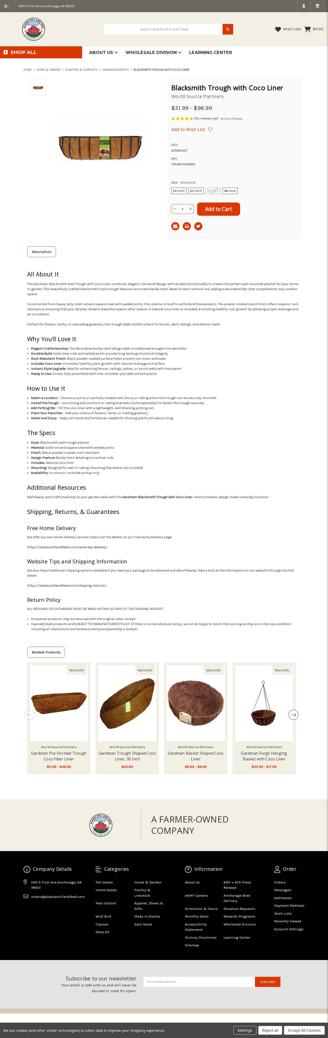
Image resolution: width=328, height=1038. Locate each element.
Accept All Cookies (304, 1030)
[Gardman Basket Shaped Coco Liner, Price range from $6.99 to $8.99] (195, 703)
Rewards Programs (239, 916)
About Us (101, 52)
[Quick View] (81, 670)
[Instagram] (36, 908)
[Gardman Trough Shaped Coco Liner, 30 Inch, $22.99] (127, 703)
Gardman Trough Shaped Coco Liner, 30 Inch (127, 756)
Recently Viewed (287, 921)
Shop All (102, 932)
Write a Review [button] (231, 119)
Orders (279, 882)
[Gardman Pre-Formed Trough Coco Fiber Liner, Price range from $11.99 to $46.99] (58, 703)
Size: (183, 182)
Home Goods (106, 890)
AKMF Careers (196, 895)
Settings (244, 1030)
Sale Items (143, 924)
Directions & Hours (201, 909)
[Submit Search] (228, 29)
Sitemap (192, 945)
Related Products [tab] (46, 652)
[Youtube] (45, 908)
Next (293, 715)
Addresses (283, 898)
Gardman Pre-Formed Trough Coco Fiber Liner (58, 756)
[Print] (187, 226)
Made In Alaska (147, 916)
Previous (30, 715)
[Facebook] (27, 908)
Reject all (270, 1030)
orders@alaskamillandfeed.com (58, 897)
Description (41, 252)
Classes (102, 924)
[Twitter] (198, 226)
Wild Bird (103, 916)
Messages (282, 890)
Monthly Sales (197, 916)
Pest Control (106, 903)
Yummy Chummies (201, 937)
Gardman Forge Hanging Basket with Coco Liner (264, 756)
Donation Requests (239, 909)
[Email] (175, 226)
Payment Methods (289, 905)
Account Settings (289, 929)
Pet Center (104, 882)
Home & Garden (147, 882)
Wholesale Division (152, 52)
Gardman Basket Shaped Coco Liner (196, 756)
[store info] (317, 6)
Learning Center (210, 52)
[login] (303, 6)
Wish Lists (291, 29)
